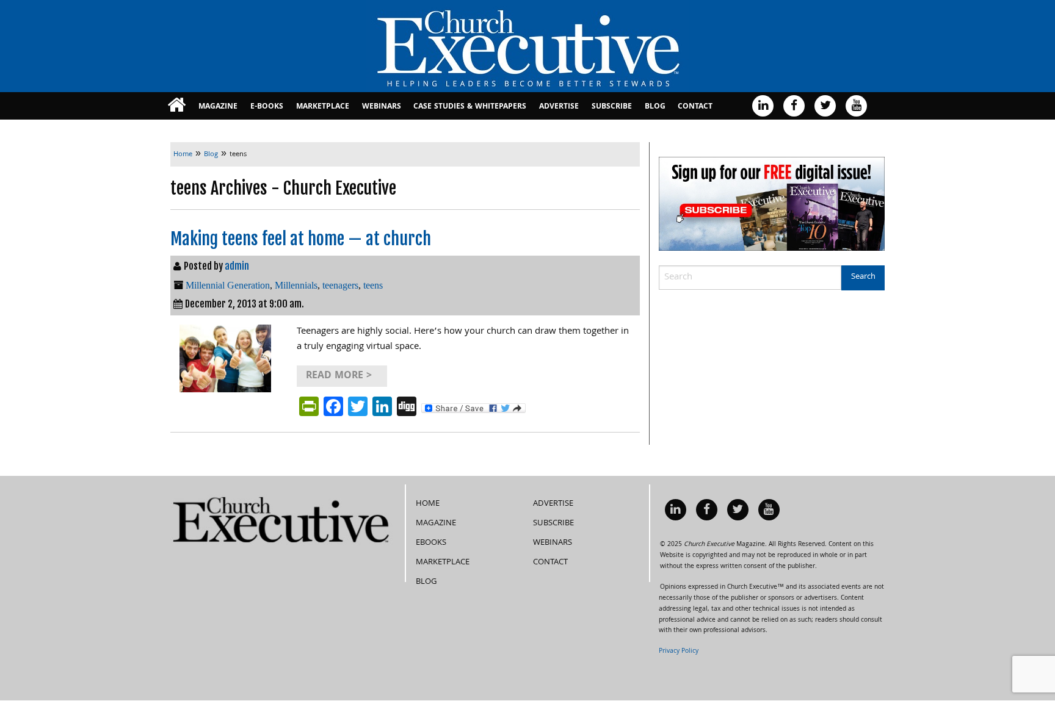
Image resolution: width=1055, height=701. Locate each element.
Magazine (217, 107)
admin (237, 266)
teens (373, 285)
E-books (266, 107)
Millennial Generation (228, 285)
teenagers (340, 285)
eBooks (431, 543)
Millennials (296, 285)
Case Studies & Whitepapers (469, 107)
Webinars (381, 107)
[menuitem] (176, 106)
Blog (655, 107)
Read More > (339, 376)
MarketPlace (322, 107)
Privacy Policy (678, 651)
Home (428, 504)
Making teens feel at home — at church (300, 239)
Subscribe (612, 107)
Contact (695, 107)
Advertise (559, 107)
